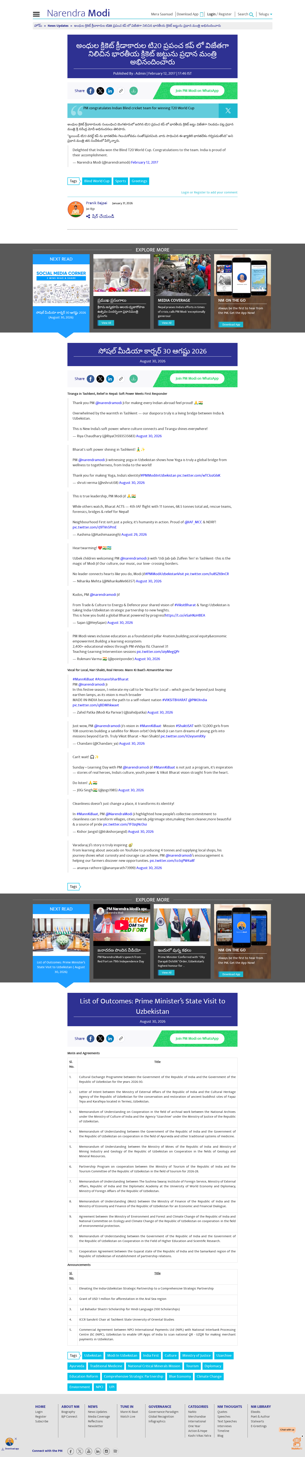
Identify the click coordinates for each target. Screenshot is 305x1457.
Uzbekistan (92, 1356)
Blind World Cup (97, 181)
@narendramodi (108, 403)
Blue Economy (180, 1376)
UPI (112, 1387)
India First (151, 1356)
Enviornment (80, 1387)
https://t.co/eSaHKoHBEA (185, 615)
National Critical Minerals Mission (154, 1366)
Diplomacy (213, 1366)
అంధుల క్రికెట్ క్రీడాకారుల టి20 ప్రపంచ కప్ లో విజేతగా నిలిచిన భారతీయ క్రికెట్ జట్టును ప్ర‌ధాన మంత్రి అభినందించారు (152, 54)
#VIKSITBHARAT (174, 700)
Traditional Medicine (106, 1366)
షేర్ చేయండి (102, 216)
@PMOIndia (197, 700)
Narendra (78, 13)
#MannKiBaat (83, 679)
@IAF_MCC (193, 522)
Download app (12, 1449)
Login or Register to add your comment (209, 192)
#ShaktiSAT (185, 726)
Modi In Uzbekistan (122, 1356)
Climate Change (209, 1376)
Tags (73, 181)
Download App (231, 324)
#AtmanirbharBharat (112, 679)
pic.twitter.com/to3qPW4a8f (172, 861)
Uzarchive (224, 1356)
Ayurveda (77, 1366)
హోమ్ (38, 26)
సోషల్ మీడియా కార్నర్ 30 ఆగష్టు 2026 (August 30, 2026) (61, 315)
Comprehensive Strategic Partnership (133, 1376)
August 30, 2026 (149, 436)
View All (106, 323)
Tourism (192, 1366)
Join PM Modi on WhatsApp (197, 91)
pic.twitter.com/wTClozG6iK (198, 475)
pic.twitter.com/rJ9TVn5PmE (95, 527)
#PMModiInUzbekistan (158, 475)
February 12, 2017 (144, 162)
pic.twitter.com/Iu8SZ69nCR (207, 574)
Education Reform (84, 1376)
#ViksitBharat (185, 605)
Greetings (139, 181)
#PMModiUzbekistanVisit (164, 574)
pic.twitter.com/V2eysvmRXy (183, 736)
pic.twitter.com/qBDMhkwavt (96, 705)
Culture (171, 1356)
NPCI (99, 1387)
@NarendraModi (119, 814)
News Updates (58, 26)
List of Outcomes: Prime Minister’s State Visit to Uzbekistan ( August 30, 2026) (61, 967)
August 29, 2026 (134, 535)
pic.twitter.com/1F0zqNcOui (125, 824)
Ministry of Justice (196, 1356)
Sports (120, 181)
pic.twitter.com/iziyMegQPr (158, 652)
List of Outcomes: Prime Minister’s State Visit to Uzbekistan (152, 1006)
